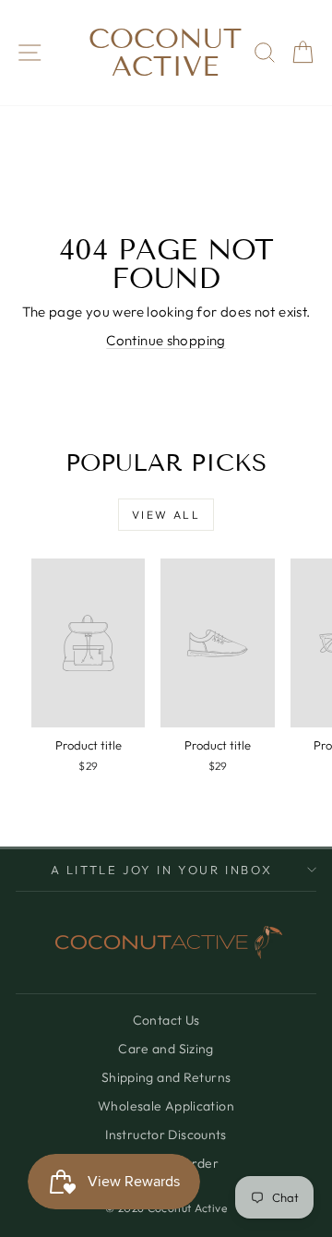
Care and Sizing (166, 1048)
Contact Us (166, 1020)
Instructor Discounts (166, 1134)
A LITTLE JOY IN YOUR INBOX (162, 869)
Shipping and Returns (166, 1077)
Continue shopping (165, 340)
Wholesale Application (166, 1106)
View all (166, 515)
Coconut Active (165, 52)
